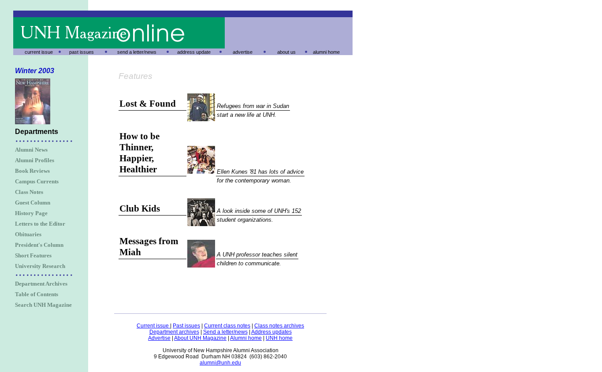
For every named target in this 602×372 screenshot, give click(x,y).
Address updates (271, 332)
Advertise (159, 338)
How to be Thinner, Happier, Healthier (139, 153)
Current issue (153, 326)
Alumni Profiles (34, 160)
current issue (39, 52)
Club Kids (139, 208)
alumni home (326, 52)
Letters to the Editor (40, 223)
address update (194, 52)
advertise (243, 52)
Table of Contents (36, 294)
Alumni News (31, 149)
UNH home (279, 338)
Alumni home (246, 338)
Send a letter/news (225, 332)
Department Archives (41, 283)
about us (286, 52)
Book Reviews (32, 170)
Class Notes (29, 192)
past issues (81, 52)
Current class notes (227, 326)
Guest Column (32, 202)
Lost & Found (147, 103)
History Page (31, 213)
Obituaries (28, 234)
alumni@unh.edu (220, 363)
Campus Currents (37, 181)
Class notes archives (279, 326)
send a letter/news (136, 52)
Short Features (33, 255)
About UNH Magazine (200, 338)
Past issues (186, 326)
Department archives (174, 332)
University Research (40, 266)
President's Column (39, 245)
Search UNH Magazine (43, 304)
